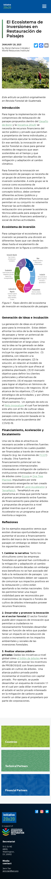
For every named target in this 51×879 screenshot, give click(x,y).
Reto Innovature (14, 406)
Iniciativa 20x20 (26, 125)
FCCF (42, 455)
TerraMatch (8, 491)
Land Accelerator (34, 487)
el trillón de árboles (28, 659)
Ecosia (26, 476)
